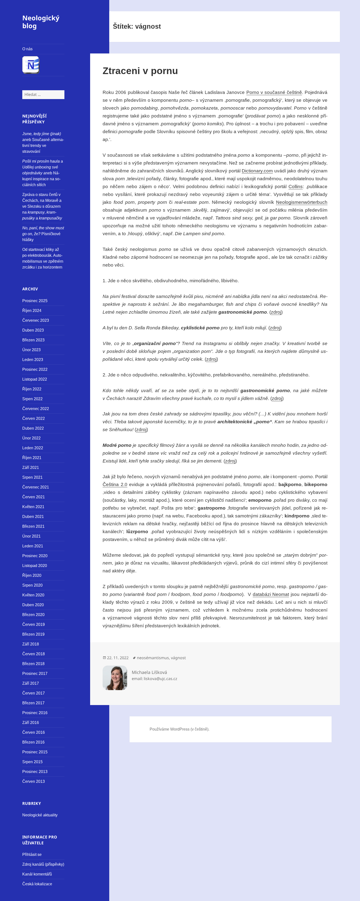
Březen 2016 (33, 742)
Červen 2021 (33, 497)
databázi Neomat (271, 594)
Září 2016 (30, 723)
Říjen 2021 (31, 458)
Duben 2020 (33, 605)
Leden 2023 (32, 360)
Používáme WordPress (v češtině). (179, 729)
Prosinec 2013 (35, 772)
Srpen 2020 (32, 585)
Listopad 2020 (34, 566)
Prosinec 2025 (35, 301)
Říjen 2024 (31, 311)
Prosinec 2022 (35, 369)
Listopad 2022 (34, 379)
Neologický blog (40, 21)
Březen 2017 (33, 703)
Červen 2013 (33, 781)
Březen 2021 (33, 526)
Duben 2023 (33, 330)
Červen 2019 (33, 624)
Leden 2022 (32, 448)
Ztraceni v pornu (140, 70)
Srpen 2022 (32, 399)
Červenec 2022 (35, 409)
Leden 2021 (32, 546)
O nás (27, 49)
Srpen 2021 (32, 477)
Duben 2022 (33, 428)
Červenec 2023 (35, 320)
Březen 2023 (33, 340)
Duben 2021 (33, 517)
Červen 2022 (33, 418)
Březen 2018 (33, 664)
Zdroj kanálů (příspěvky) (43, 864)
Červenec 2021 (35, 487)
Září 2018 (30, 644)
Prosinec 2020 (35, 556)
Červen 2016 (33, 732)
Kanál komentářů (37, 874)
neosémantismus (153, 657)
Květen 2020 (33, 595)
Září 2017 (30, 683)
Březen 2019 (33, 634)
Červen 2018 (33, 654)
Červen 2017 (33, 693)
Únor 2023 (31, 350)
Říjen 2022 (31, 389)
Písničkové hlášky (43, 234)
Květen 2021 (33, 507)
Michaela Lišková (149, 672)
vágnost (178, 657)
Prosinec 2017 (35, 673)
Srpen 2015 (32, 762)
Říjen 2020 (31, 575)
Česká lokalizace (37, 884)
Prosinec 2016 (35, 713)
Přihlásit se (32, 854)
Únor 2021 (31, 536)
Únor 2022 (31, 438)
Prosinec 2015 (35, 752)
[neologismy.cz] (43, 65)
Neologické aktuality (40, 815)
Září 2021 (30, 467)
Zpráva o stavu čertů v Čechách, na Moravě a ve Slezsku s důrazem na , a (42, 206)
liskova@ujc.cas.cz (160, 678)
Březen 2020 (33, 615)
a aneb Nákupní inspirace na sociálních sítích (42, 173)
